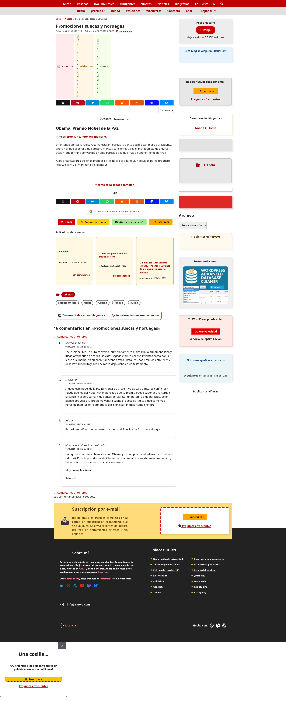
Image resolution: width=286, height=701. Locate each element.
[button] (221, 4)
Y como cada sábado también (114, 185)
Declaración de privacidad (168, 558)
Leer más (103, 571)
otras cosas (73, 578)
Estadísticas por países (207, 564)
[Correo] (63, 102)
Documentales (104, 4)
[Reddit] (122, 102)
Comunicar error (96, 221)
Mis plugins (200, 586)
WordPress (153, 11)
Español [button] (206, 11)
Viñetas (146, 4)
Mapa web (200, 581)
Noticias (163, 4)
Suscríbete (162, 222)
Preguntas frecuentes (205, 99)
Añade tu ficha (205, 128)
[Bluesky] (167, 102)
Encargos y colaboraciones (209, 558)
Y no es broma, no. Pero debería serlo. (81, 136)
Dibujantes (127, 4)
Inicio (81, 11)
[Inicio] (69, 12)
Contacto (173, 11)
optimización (107, 578)
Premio (119, 302)
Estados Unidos (67, 302)
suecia (134, 302)
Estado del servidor (205, 570)
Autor (67, 4)
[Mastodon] (152, 102)
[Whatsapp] (107, 102)
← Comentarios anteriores (70, 336)
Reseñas (82, 4)
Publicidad (159, 581)
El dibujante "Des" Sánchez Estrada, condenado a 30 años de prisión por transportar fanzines (154, 267)
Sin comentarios (81, 274)
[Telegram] (93, 102)
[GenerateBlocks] (218, 625)
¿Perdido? (98, 11)
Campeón (64, 251)
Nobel (87, 302)
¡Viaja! (207, 30)
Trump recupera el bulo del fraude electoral (113, 255)
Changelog (200, 592)
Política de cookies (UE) (166, 570)
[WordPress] (75, 585)
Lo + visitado (160, 575)
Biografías (182, 4)
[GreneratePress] (212, 625)
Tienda (115, 11)
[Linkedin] (61, 585)
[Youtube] (82, 585)
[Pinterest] (78, 102)
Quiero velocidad (206, 331)
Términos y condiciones (166, 564)
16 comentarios (124, 31)
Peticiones (133, 11)
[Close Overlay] (62, 645)
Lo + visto (202, 4)
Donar (68, 222)
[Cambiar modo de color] (214, 4)
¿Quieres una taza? (131, 221)
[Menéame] (137, 102)
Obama (102, 302)
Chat (189, 11)
